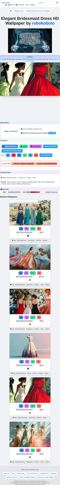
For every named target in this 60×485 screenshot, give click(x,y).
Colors (46, 373)
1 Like (24, 146)
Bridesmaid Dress (21, 240)
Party (9, 182)
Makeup (24, 182)
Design (41, 373)
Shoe (43, 182)
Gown (9, 184)
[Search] (57, 2)
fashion (29, 177)
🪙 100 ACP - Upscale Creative (23, 163)
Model (19, 182)
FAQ (13, 473)
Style (35, 182)
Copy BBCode (46, 155)
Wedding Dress (50, 182)
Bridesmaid (31, 240)
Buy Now (52, 133)
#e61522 (37, 192)
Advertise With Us (12, 477)
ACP (5, 163)
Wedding (30, 182)
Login (27, 5)
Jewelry (14, 182)
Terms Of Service (32, 473)
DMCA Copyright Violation (27, 477)
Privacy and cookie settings (45, 477)
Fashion (36, 284)
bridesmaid (22, 177)
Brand (13, 184)
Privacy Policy (21, 473)
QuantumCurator (35, 235)
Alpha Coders (5, 2)
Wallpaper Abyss (19, 11)
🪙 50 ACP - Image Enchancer (46, 163)
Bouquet (45, 240)
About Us (6, 473)
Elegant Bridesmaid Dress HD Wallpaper (38, 11)
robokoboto (43, 23)
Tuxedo (4, 184)
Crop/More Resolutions (12, 150)
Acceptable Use (44, 473)
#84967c (28, 192)
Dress (42, 284)
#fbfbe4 (41, 192)
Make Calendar (50, 146)
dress (34, 177)
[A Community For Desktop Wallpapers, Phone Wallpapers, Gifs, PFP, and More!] (10, 11)
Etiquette (53, 473)
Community (20, 5)
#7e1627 (33, 192)
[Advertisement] (30, 108)
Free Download (10, 146)
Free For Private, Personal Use (32, 129)
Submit (12, 5)
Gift (39, 182)
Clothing (19, 184)
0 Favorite (36, 146)
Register (32, 5)
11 (33, 273)
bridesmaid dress (12, 177)
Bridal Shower (26, 184)
